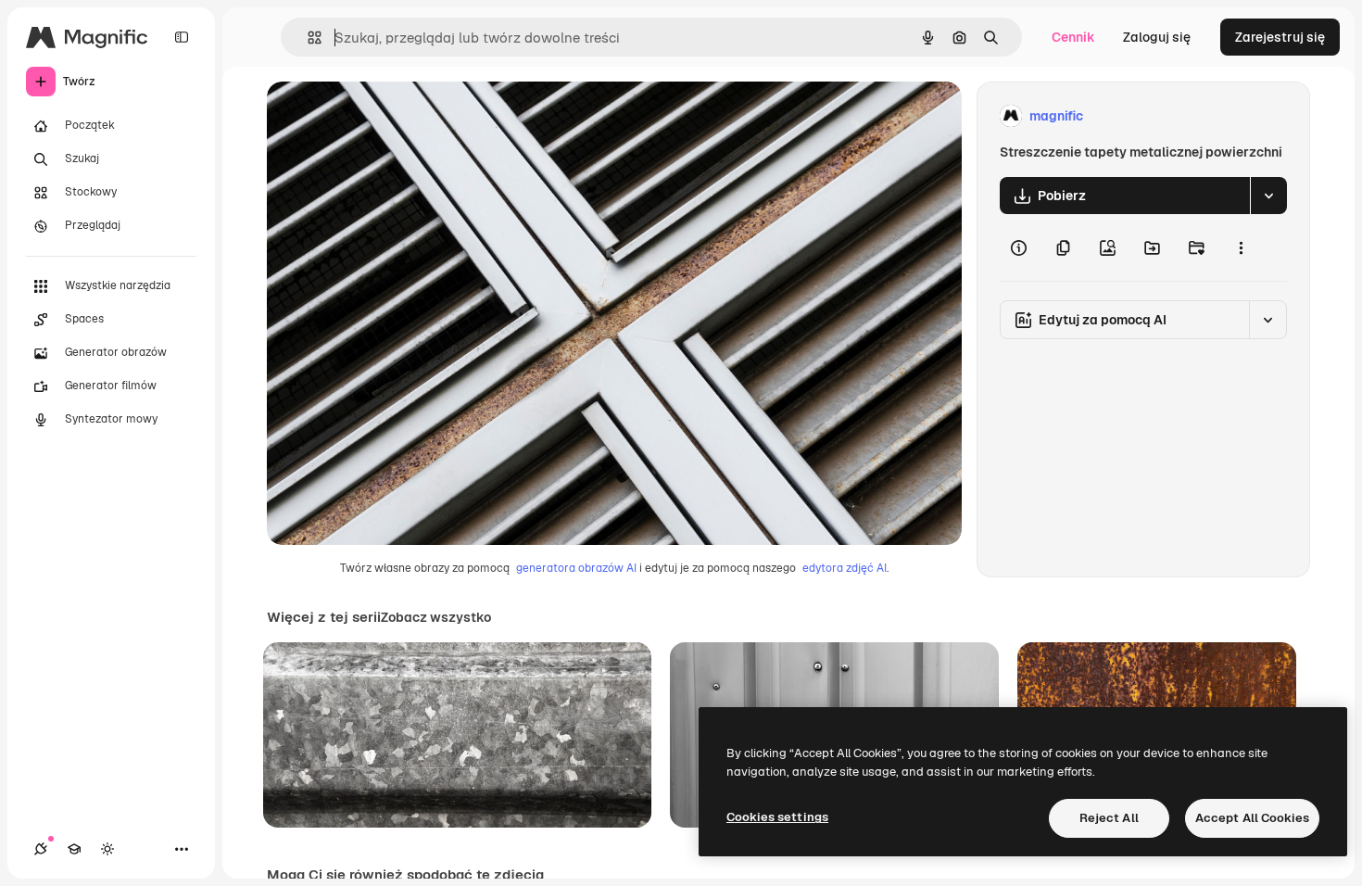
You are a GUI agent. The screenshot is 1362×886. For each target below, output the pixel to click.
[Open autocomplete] (307, 37)
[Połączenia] (41, 849)
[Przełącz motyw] (107, 849)
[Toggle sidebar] (181, 37)
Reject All (1109, 818)
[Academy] (74, 849)
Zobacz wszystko (436, 617)
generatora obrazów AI (576, 568)
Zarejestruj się (1280, 37)
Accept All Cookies (1252, 818)
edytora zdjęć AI (844, 568)
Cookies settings (777, 817)
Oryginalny (394, 116)
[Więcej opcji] (1240, 247)
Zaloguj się (1157, 37)
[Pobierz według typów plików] (1268, 195)
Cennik (1073, 37)
